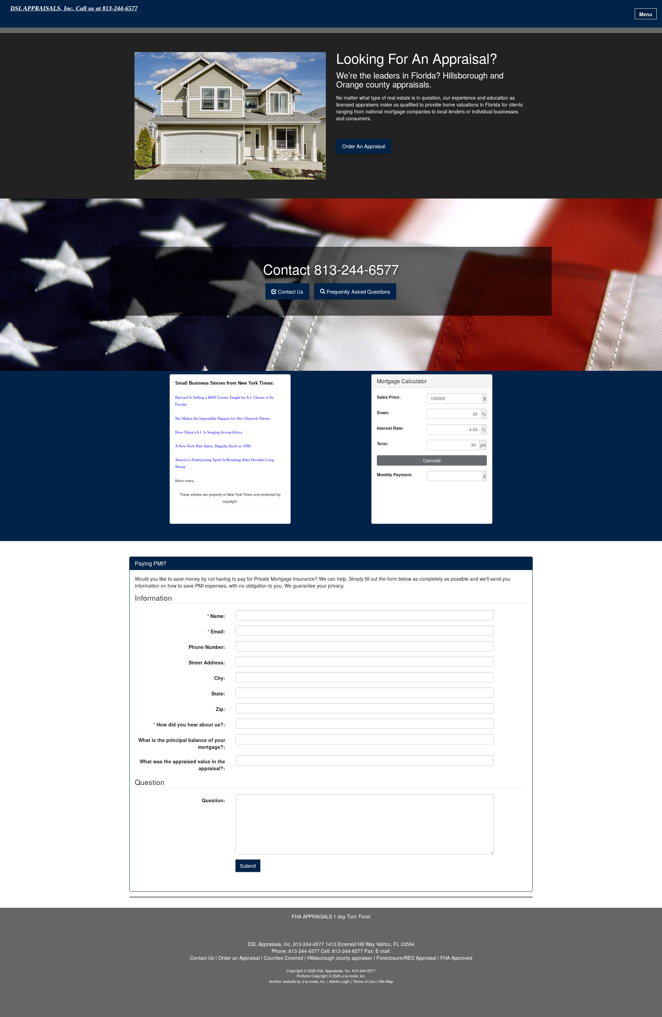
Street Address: (207, 662)
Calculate (432, 460)
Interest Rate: (390, 428)
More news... (186, 480)
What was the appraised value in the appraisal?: (182, 765)
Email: (216, 631)
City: (219, 677)
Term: (382, 444)
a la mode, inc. (314, 981)
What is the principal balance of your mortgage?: (181, 743)
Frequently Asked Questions (358, 291)
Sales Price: (389, 397)
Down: (383, 413)
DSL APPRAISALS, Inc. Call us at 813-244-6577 (74, 8)
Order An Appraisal (363, 146)
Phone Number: (207, 646)
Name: (216, 615)
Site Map (386, 981)
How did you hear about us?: (189, 724)
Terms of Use (364, 981)
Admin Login (339, 981)
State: (218, 693)
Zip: (220, 708)
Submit (248, 865)
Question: (213, 800)
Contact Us (291, 291)
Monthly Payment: (394, 475)
